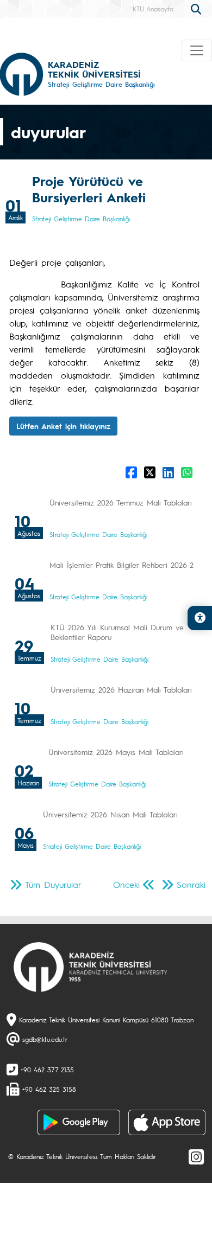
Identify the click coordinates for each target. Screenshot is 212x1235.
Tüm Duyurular (53, 884)
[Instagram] (196, 1156)
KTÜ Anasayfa (153, 8)
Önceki (126, 884)
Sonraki (191, 884)
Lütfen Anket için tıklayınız (63, 426)
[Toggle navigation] (197, 50)
